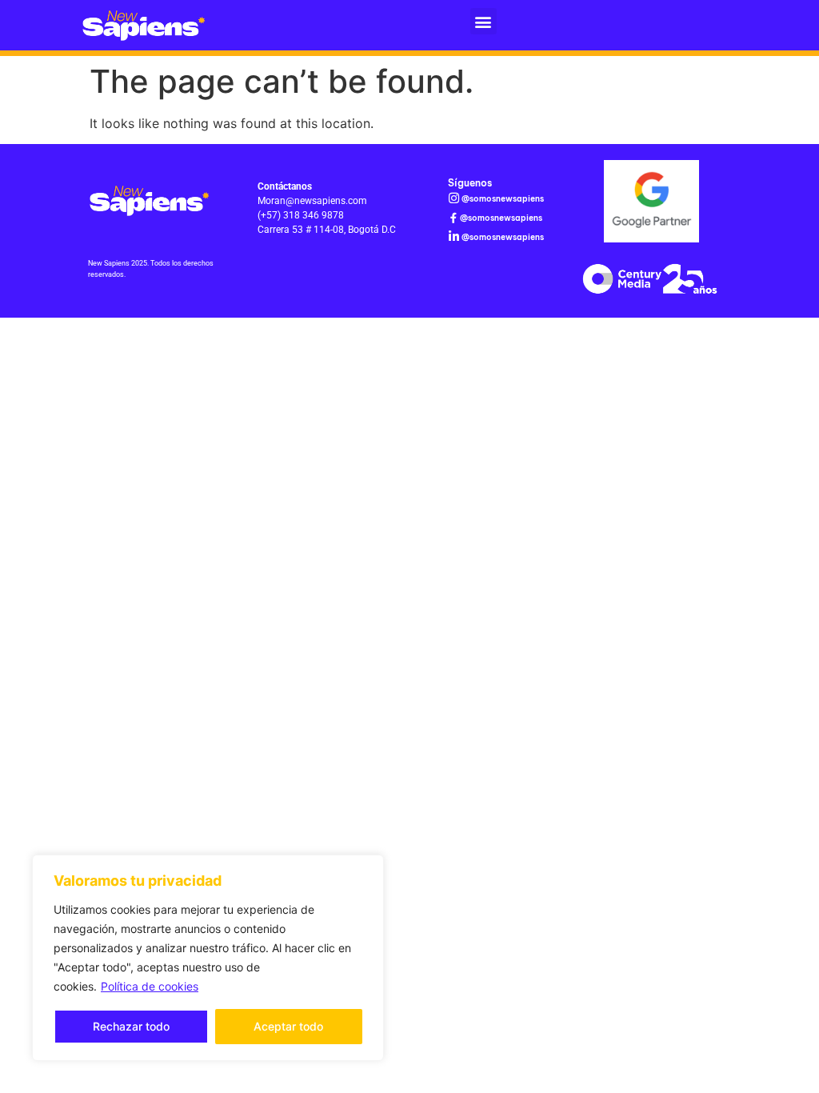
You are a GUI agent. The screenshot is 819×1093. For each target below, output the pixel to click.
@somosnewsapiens (502, 199)
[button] (483, 21)
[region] (208, 958)
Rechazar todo (131, 1026)
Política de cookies (149, 986)
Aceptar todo (288, 1026)
